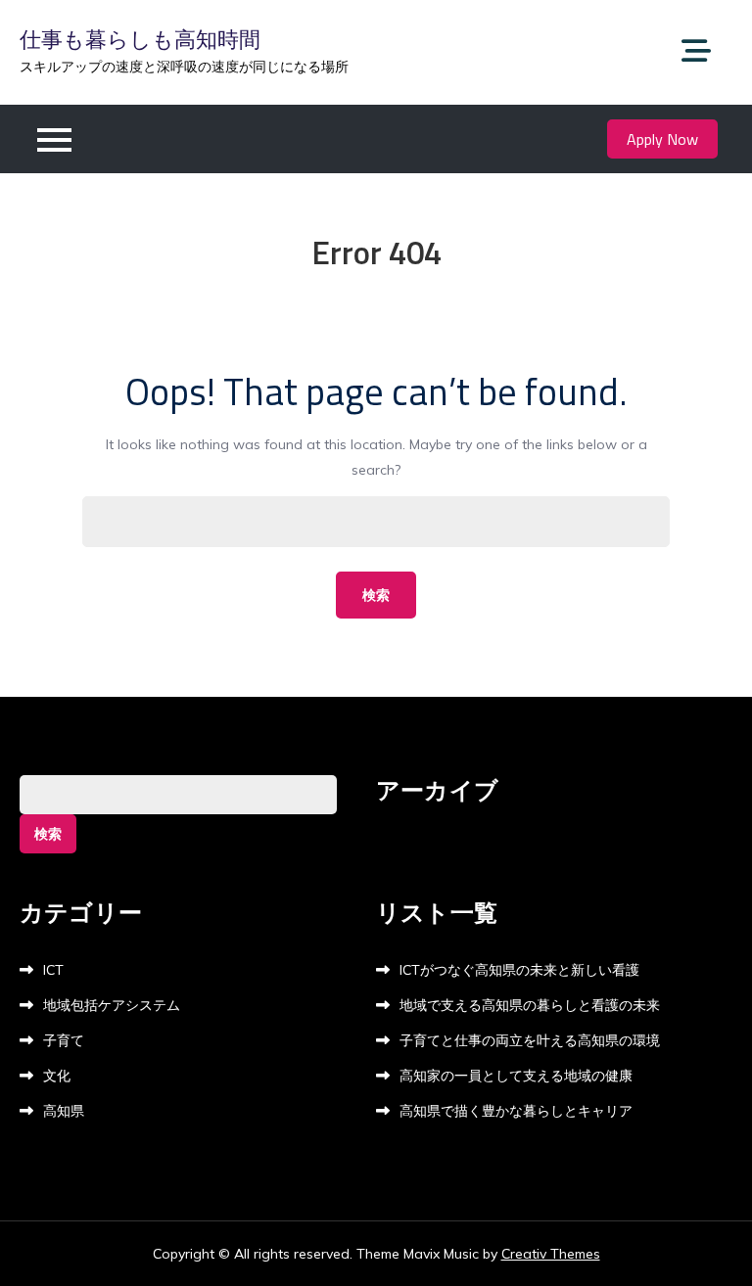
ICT (53, 970)
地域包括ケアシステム (111, 1005)
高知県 (63, 1111)
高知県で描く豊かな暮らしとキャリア (516, 1111)
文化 (56, 1075)
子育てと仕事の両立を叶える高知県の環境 (530, 1040)
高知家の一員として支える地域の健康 (516, 1075)
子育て (63, 1040)
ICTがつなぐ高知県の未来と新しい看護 (519, 970)
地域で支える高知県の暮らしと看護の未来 (530, 1005)
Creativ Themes (550, 1254)
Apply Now (662, 139)
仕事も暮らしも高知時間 (140, 39)
